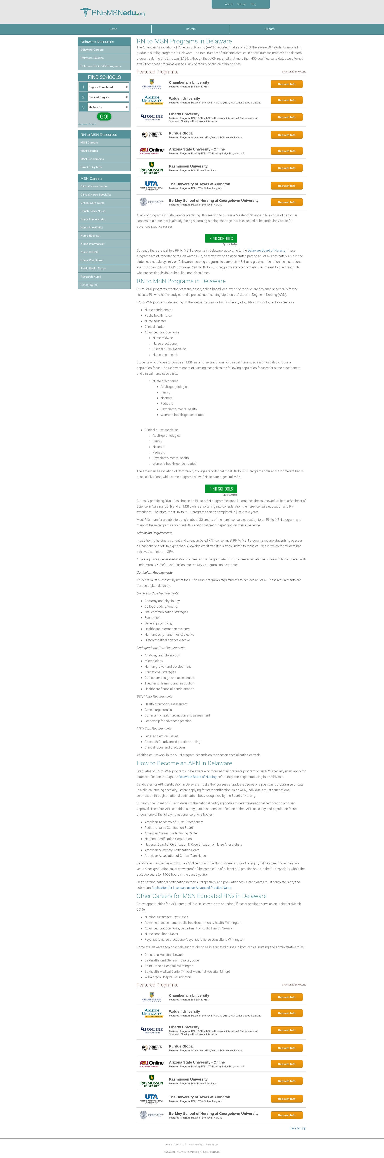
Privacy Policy (195, 1144)
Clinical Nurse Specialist (96, 194)
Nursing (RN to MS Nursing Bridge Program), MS (217, 153)
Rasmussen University (188, 166)
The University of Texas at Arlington (199, 184)
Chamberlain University (189, 82)
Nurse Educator (90, 235)
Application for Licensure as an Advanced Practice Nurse (191, 887)
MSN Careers (89, 142)
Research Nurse (91, 276)
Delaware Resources (97, 42)
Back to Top (297, 1128)
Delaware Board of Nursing (266, 250)
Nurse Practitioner (92, 260)
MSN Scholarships (92, 159)
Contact (242, 4)
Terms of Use (211, 1144)
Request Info (287, 84)
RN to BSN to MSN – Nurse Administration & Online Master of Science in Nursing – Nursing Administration (213, 120)
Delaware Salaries (92, 57)
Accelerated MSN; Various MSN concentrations (216, 137)
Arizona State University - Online (197, 149)
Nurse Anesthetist (92, 227)
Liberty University (184, 114)
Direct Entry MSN (91, 167)
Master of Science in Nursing (206, 204)
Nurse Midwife (90, 252)
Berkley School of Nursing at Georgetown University (214, 201)
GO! (104, 116)
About (229, 4)
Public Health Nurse (93, 268)
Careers (191, 29)
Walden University (184, 98)
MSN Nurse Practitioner (204, 170)
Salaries (270, 29)
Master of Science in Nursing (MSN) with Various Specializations (226, 102)
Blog (253, 4)
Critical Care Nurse (93, 202)
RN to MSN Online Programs (206, 188)
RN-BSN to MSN (200, 86)
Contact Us (180, 1144)
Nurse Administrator (93, 219)
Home (113, 29)
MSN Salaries (89, 150)
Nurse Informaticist (92, 243)
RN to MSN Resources (99, 135)
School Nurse (89, 284)
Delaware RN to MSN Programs (101, 66)
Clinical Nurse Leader (94, 186)
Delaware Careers (92, 49)
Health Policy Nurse (93, 211)
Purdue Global (181, 133)
